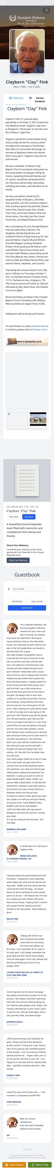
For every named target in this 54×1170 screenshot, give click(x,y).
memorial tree (40, 326)
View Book (13, 516)
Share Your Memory (18, 560)
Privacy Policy (19, 1157)
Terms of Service (34, 1157)
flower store (40, 329)
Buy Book (29, 516)
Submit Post (27, 607)
